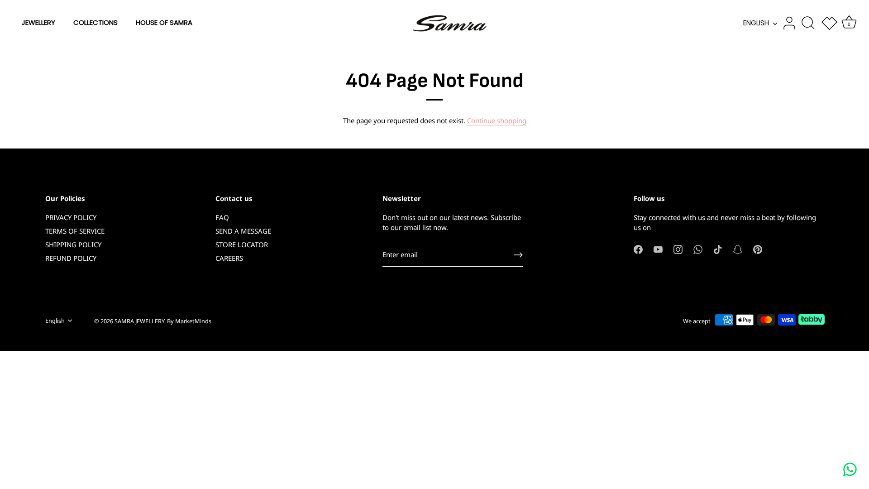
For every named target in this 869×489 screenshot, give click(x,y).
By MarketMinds (189, 321)
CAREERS (229, 258)
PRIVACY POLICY (70, 217)
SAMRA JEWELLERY (139, 321)
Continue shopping (496, 120)
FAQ (222, 217)
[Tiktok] (717, 248)
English (756, 23)
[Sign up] (518, 254)
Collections (95, 22)
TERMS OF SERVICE (75, 230)
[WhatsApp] (697, 248)
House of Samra (164, 22)
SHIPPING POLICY (73, 244)
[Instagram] (678, 248)
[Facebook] (638, 248)
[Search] (808, 23)
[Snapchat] (737, 248)
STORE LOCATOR (241, 244)
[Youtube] (658, 248)
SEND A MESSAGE (243, 230)
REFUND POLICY (70, 258)
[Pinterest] (757, 248)
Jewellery (38, 22)
